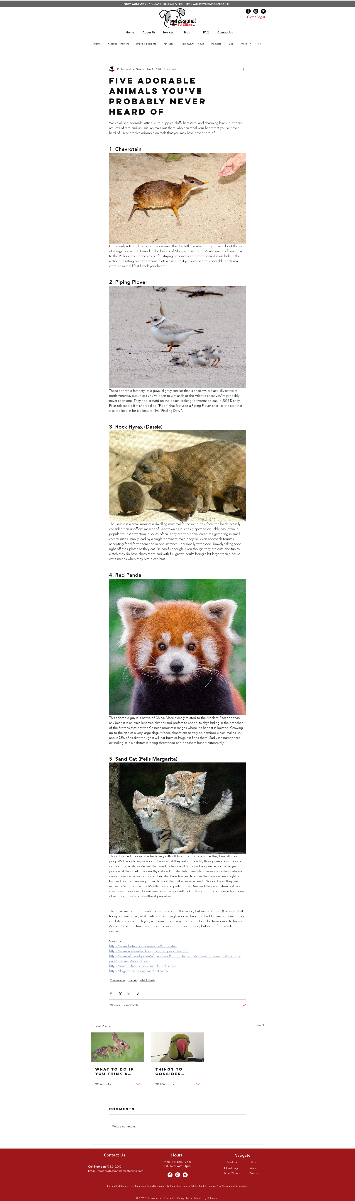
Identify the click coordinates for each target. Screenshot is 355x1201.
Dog (231, 43)
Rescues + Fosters (118, 43)
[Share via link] (138, 993)
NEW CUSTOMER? (137, 4)
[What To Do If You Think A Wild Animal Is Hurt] (117, 1047)
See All (260, 1025)
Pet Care (168, 43)
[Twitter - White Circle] (185, 1174)
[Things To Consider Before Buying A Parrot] (177, 1047)
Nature (133, 980)
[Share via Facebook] (111, 993)
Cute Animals (117, 980)
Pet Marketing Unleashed (204, 1198)
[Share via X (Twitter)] (120, 993)
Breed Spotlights (146, 43)
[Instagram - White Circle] (177, 1174)
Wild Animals (147, 980)
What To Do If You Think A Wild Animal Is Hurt (115, 1071)
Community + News (192, 43)
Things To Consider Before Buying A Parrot (175, 1071)
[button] (259, 43)
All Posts (95, 43)
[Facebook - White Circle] (170, 1174)
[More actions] (243, 69)
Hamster (216, 43)
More (244, 43)
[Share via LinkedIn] (129, 993)
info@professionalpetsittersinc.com (120, 1171)
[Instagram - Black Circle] (255, 11)
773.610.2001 (114, 1166)
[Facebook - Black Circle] (248, 11)
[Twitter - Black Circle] (263, 11)
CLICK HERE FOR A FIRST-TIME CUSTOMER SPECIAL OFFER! (191, 4)
